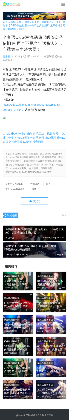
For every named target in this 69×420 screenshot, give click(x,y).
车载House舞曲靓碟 (15, 189)
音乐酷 (6, 56)
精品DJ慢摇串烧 (53, 56)
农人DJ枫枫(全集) (12, 22)
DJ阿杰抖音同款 (15, 29)
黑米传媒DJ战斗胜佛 (35, 25)
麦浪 (34, 189)
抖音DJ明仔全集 (15, 25)
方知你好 (34, 183)
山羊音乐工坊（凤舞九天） (39, 22)
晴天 (48, 183)
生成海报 (11, 215)
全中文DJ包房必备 (14, 183)
